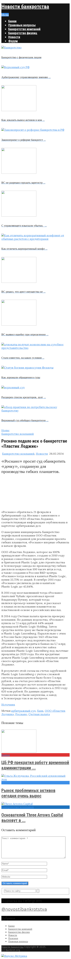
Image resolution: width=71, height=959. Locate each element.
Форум (13, 41)
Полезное (13, 938)
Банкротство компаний (24, 29)
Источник (8, 704)
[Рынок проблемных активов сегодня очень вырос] (35, 777)
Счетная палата (39, 714)
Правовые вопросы (22, 25)
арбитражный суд (23, 710)
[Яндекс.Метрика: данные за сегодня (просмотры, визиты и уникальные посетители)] (14, 956)
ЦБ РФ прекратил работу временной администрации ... (35, 765)
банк (40, 710)
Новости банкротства (25, 6)
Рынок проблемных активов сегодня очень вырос (28, 793)
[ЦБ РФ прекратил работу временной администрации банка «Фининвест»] (35, 741)
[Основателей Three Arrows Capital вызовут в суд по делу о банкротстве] (35, 803)
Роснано (21, 714)
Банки (12, 21)
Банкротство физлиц (22, 33)
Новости (14, 37)
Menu (5, 14)
